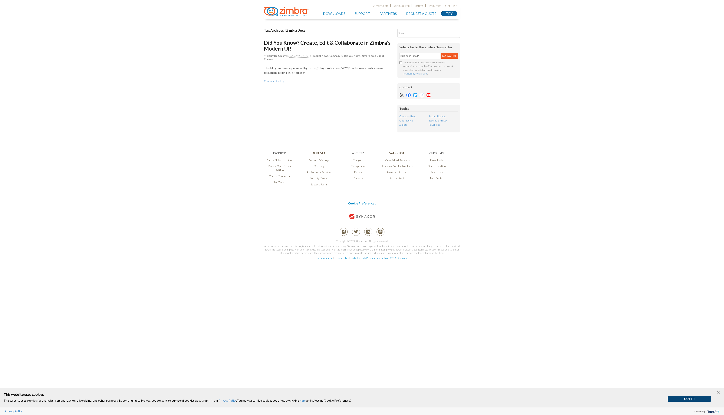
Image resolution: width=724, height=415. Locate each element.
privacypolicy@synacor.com (415, 73)
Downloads (334, 14)
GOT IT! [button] (689, 399)
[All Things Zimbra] (286, 14)
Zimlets (268, 59)
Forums (418, 5)
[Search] (454, 33)
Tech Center (437, 178)
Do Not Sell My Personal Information (369, 258)
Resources (434, 5)
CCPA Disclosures (400, 258)
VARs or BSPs (397, 153)
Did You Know (352, 55)
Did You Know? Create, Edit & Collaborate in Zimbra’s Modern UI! (327, 45)
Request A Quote (421, 14)
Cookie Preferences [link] (362, 203)
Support (362, 14)
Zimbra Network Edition (279, 160)
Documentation (437, 166)
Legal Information (324, 258)
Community (336, 55)
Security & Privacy (438, 120)
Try (449, 14)
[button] (718, 392)
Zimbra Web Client (372, 55)
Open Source (401, 5)
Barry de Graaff (276, 55)
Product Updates (437, 116)
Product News (319, 55)
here (303, 400)
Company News (407, 116)
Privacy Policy (342, 258)
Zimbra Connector (279, 176)
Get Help (451, 5)
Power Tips (434, 124)
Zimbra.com (381, 5)
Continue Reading (274, 81)
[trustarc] (713, 411)
